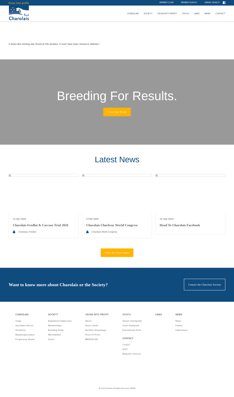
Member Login (167, 2)
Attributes (20, 330)
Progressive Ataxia (25, 339)
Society (148, 13)
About (88, 321)
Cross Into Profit (167, 13)
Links (196, 13)
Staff (125, 349)
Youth (185, 13)
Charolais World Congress (104, 232)
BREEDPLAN (91, 339)
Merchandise (54, 335)
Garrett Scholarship (132, 321)
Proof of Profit (92, 335)
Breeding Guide (56, 330)
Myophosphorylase (24, 335)
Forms (51, 339)
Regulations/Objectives (60, 321)
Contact (220, 13)
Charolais (133, 13)
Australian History (24, 325)
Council (126, 345)
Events (179, 325)
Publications (182, 330)
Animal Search (212, 2)
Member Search (189, 2)
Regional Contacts (131, 354)
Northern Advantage (95, 330)
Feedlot (32, 232)
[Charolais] (19, 11)
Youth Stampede (130, 325)
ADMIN (132, 388)
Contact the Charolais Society (204, 284)
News (207, 13)
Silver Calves (91, 325)
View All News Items (117, 252)
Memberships (55, 325)
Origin (18, 321)
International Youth (131, 330)
